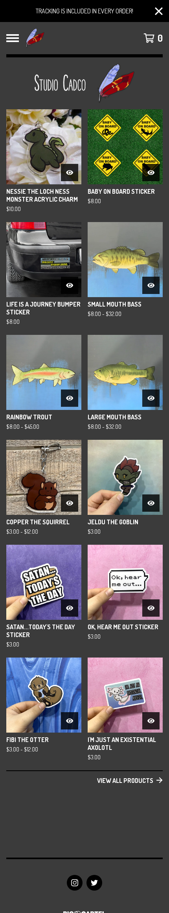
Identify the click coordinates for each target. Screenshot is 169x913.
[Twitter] (94, 883)
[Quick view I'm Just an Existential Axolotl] (151, 720)
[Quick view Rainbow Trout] (69, 398)
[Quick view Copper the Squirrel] (69, 503)
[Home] (35, 38)
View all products (125, 780)
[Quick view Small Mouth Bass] (151, 285)
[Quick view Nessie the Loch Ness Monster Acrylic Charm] (69, 172)
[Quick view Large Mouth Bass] (151, 398)
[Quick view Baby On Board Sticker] (151, 172)
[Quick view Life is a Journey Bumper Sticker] (69, 285)
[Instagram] (75, 883)
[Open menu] (12, 38)
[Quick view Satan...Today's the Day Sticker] (69, 608)
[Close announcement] (159, 11)
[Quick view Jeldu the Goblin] (151, 503)
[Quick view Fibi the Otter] (69, 720)
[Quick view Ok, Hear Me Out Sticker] (151, 608)
